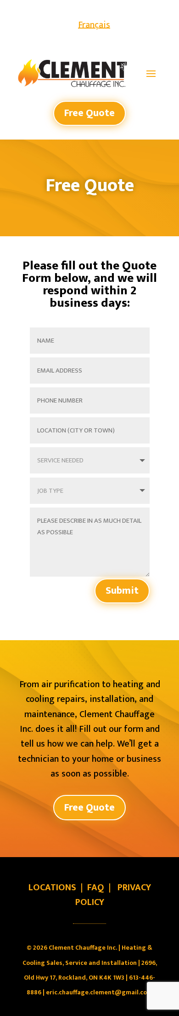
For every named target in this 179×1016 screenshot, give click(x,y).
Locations (52, 887)
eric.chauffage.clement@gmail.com (99, 992)
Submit (122, 590)
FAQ (95, 887)
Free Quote (89, 113)
